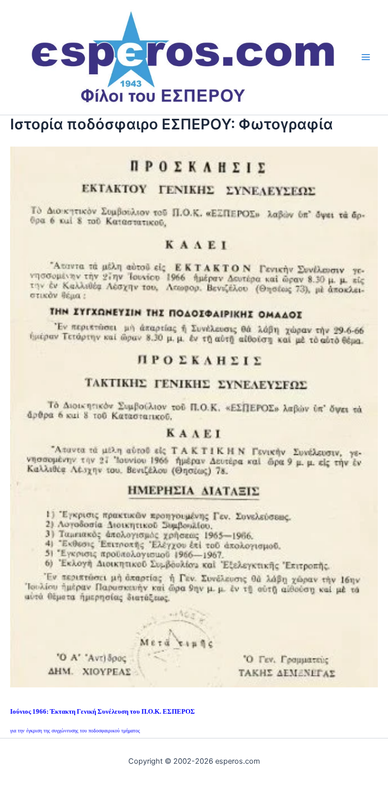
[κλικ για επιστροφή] (194, 416)
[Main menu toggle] (366, 57)
